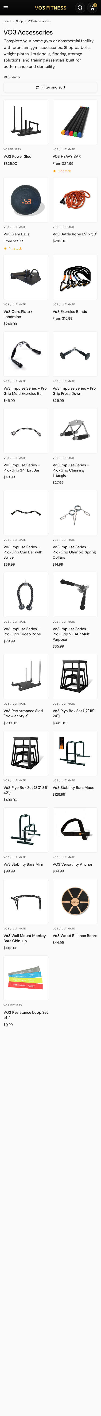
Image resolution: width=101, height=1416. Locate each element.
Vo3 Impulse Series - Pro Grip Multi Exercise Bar (25, 391)
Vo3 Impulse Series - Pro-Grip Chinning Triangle (71, 470)
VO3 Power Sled (17, 156)
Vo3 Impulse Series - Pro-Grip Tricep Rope (22, 631)
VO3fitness (12, 149)
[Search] (80, 8)
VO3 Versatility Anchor (73, 864)
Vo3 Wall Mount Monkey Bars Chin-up (25, 938)
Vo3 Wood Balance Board (75, 935)
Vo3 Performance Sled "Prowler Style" (23, 713)
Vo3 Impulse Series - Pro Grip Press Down (74, 391)
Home (7, 21)
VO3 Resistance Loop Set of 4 (26, 1015)
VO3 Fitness (13, 1005)
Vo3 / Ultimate (64, 149)
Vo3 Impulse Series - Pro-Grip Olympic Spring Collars (74, 552)
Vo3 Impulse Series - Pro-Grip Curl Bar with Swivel (23, 552)
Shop (19, 21)
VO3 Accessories (39, 21)
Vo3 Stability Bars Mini (23, 864)
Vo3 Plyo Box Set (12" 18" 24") (73, 713)
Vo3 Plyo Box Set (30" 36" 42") (26, 790)
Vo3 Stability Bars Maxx (73, 787)
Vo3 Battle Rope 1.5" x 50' (75, 234)
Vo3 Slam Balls (16, 234)
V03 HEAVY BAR (67, 156)
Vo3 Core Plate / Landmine (18, 314)
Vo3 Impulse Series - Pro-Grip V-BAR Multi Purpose (71, 634)
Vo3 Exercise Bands (70, 311)
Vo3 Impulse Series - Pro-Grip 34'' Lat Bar (22, 468)
